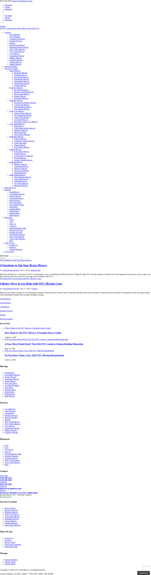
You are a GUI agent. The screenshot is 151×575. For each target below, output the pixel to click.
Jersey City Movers (16, 111)
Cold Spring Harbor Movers (24, 128)
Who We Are (10, 243)
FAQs (11, 220)
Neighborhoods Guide (17, 228)
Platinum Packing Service (19, 47)
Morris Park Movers (21, 84)
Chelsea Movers (20, 139)
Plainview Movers (21, 130)
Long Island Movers (17, 124)
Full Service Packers (17, 45)
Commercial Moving (17, 39)
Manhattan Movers (16, 137)
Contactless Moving (16, 56)
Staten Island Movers (17, 175)
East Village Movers (21, 147)
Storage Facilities (11, 560)
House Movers (14, 201)
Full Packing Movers (17, 235)
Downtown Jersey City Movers (26, 122)
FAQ (6, 445)
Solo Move (13, 207)
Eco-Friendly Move (16, 205)
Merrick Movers (20, 132)
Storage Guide (10, 562)
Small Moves (14, 192)
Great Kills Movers (21, 179)
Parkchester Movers (21, 79)
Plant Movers (14, 215)
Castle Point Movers (21, 105)
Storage (12, 43)
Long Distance (14, 37)
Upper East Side (20, 143)
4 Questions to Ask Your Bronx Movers (23, 265)
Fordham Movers (20, 75)
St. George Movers (21, 184)
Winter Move (14, 211)
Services (8, 32)
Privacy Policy (10, 542)
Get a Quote (9, 252)
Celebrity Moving (16, 60)
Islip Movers (18, 126)
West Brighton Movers (22, 177)
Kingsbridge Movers (21, 81)
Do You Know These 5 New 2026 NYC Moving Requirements (34, 355)
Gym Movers (14, 54)
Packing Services (15, 41)
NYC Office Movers (17, 49)
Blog (11, 241)
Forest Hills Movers (21, 152)
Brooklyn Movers (16, 88)
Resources (8, 218)
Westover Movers (20, 169)
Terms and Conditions (13, 545)
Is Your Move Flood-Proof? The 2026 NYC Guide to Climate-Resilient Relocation (44, 344)
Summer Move (15, 209)
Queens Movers (15, 149)
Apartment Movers (16, 198)
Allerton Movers (20, 86)
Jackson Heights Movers (23, 160)
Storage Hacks (10, 564)
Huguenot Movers (21, 186)
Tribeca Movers (20, 145)
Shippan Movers (20, 173)
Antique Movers (15, 62)
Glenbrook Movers (21, 167)
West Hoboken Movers (22, 107)
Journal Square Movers (22, 113)
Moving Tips (35, 270)
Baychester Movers (21, 77)
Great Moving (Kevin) (10, 270)
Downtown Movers (21, 171)
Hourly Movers (15, 196)
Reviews (12, 247)
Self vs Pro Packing (16, 237)
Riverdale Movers (20, 73)
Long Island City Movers (23, 156)
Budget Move (14, 213)
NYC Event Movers (17, 52)
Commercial (4, 307)
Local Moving (14, 35)
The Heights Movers (21, 109)
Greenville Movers (21, 120)
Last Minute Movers (17, 194)
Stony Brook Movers (22, 135)
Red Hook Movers (21, 98)
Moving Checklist (16, 230)
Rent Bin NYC (10, 188)
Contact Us (13, 245)
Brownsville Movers (21, 94)
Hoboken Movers (16, 101)
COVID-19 (9, 450)
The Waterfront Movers (23, 115)
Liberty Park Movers (22, 118)
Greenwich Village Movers (24, 141)
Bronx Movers (14, 71)
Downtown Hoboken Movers (25, 103)
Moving (8, 190)
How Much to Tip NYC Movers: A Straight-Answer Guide (33, 332)
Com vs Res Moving (17, 239)
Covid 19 (12, 226)
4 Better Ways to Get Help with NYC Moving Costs (31, 283)
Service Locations (11, 69)
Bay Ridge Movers (21, 90)
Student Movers (15, 64)
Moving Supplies (11, 66)
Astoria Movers (20, 154)
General (34, 289)
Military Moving (15, 58)
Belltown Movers (20, 164)
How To (12, 224)
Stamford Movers (15, 162)
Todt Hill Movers (20, 181)
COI (11, 222)
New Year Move (15, 203)
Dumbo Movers (20, 96)
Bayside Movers (20, 158)
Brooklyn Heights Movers (24, 92)
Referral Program (15, 249)
